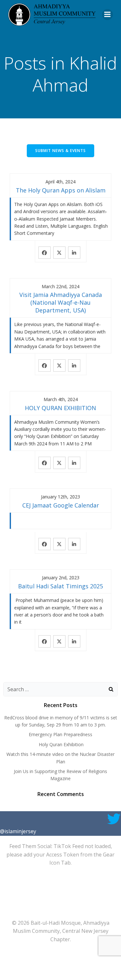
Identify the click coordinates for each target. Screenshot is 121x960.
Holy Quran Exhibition (60, 744)
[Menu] (107, 14)
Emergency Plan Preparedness (60, 734)
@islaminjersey (18, 831)
